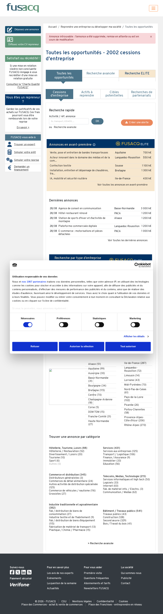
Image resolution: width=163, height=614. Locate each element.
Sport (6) (54, 460)
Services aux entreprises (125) (120, 451)
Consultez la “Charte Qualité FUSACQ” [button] (23, 86)
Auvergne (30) (96, 373)
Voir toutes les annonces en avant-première (122, 184)
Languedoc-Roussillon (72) (132, 369)
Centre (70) (95, 395)
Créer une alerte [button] (138, 122)
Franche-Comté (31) (99, 416)
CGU (64, 601)
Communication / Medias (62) (120, 492)
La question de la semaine (61, 583)
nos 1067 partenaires (34, 281)
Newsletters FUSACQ (96, 588)
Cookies (123, 601)
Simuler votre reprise (26, 160)
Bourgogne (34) (97, 385)
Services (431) (111, 448)
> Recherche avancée (100, 543)
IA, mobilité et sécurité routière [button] (68, 178)
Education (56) (111, 464)
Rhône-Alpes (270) (135, 425)
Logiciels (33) (110, 482)
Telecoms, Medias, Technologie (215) (124, 476)
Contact (125, 583)
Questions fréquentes (96, 578)
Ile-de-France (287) (135, 363)
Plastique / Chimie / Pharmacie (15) (69, 530)
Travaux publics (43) (114, 514)
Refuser (35, 346)
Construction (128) (113, 517)
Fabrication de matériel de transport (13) (72, 527)
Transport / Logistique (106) (119, 454)
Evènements (54, 578)
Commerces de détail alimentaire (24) (71, 481)
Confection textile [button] (60, 165)
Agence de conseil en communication (79, 208)
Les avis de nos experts (60, 573)
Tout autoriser (128, 346)
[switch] (63, 324)
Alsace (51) (94, 364)
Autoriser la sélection (81, 346)
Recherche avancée (65, 127)
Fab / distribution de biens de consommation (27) (65, 513)
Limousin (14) (132, 375)
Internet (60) (110, 486)
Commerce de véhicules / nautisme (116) (72, 490)
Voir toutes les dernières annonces (128, 240)
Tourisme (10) (57, 457)
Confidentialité (105, 601)
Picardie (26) (131, 405)
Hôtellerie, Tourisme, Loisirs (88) (68, 448)
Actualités (53, 588)
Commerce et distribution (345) (67, 474)
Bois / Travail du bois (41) (117, 523)
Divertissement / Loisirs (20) (65, 454)
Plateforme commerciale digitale (77, 226)
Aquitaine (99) (96, 368)
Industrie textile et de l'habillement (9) (71, 517)
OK (97, 121)
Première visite (93, 573)
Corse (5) (93, 407)
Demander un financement (21, 168)
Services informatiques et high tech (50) (126, 479)
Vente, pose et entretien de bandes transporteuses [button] (79, 152)
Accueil (52, 27)
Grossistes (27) (57, 494)
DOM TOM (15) (96, 412)
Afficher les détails (134, 336)
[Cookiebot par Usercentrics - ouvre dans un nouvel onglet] (137, 265)
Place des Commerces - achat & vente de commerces (52, 604)
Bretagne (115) (96, 390)
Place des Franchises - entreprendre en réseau (115, 604)
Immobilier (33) (112, 460)
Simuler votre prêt (25, 152)
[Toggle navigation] (153, 8)
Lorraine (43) (132, 380)
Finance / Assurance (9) (116, 457)
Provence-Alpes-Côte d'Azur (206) (134, 419)
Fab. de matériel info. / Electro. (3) (123, 489)
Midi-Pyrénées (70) (135, 384)
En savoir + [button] (23, 127)
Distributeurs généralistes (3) (66, 478)
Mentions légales (82, 601)
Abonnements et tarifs (97, 583)
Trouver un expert (24, 144)
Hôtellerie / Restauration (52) (66, 451)
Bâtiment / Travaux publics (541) (122, 511)
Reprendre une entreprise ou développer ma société (91, 27)
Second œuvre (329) (114, 520)
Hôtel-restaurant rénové (72, 213)
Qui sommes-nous (131, 573)
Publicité (126, 578)
